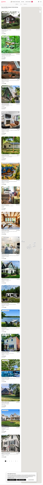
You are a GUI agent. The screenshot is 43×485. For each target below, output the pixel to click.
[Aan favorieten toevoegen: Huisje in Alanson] (18, 310)
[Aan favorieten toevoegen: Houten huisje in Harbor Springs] (18, 36)
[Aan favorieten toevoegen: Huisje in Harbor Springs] (18, 261)
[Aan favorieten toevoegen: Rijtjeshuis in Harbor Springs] (18, 435)
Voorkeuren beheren (31, 479)
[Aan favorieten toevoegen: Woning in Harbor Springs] (18, 112)
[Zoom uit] (40, 12)
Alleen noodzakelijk (21, 479)
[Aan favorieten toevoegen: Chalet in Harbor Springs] (18, 62)
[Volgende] (17, 461)
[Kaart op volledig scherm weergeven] (40, 8)
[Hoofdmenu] (41, 2)
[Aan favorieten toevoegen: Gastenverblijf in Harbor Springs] (18, 12)
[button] (4, 33)
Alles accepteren (12, 479)
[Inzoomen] (40, 10)
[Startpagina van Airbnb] (3, 1)
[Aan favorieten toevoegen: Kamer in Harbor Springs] (18, 187)
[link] (3, 461)
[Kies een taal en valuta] (38, 2)
